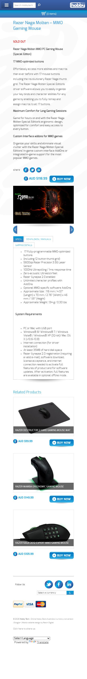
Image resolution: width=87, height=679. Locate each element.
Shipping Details (23, 245)
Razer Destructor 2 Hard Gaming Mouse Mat (42, 430)
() (51, 14)
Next (72, 230)
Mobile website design (31, 623)
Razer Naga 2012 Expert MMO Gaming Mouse (42, 543)
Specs (18, 239)
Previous (15, 230)
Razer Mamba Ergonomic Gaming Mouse (39, 486)
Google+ (17, 623)
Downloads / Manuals (38, 239)
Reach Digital (48, 623)
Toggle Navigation (6, 4)
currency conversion (64, 619)
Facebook (26, 170)
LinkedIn (38, 170)
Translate (43, 642)
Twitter (32, 170)
